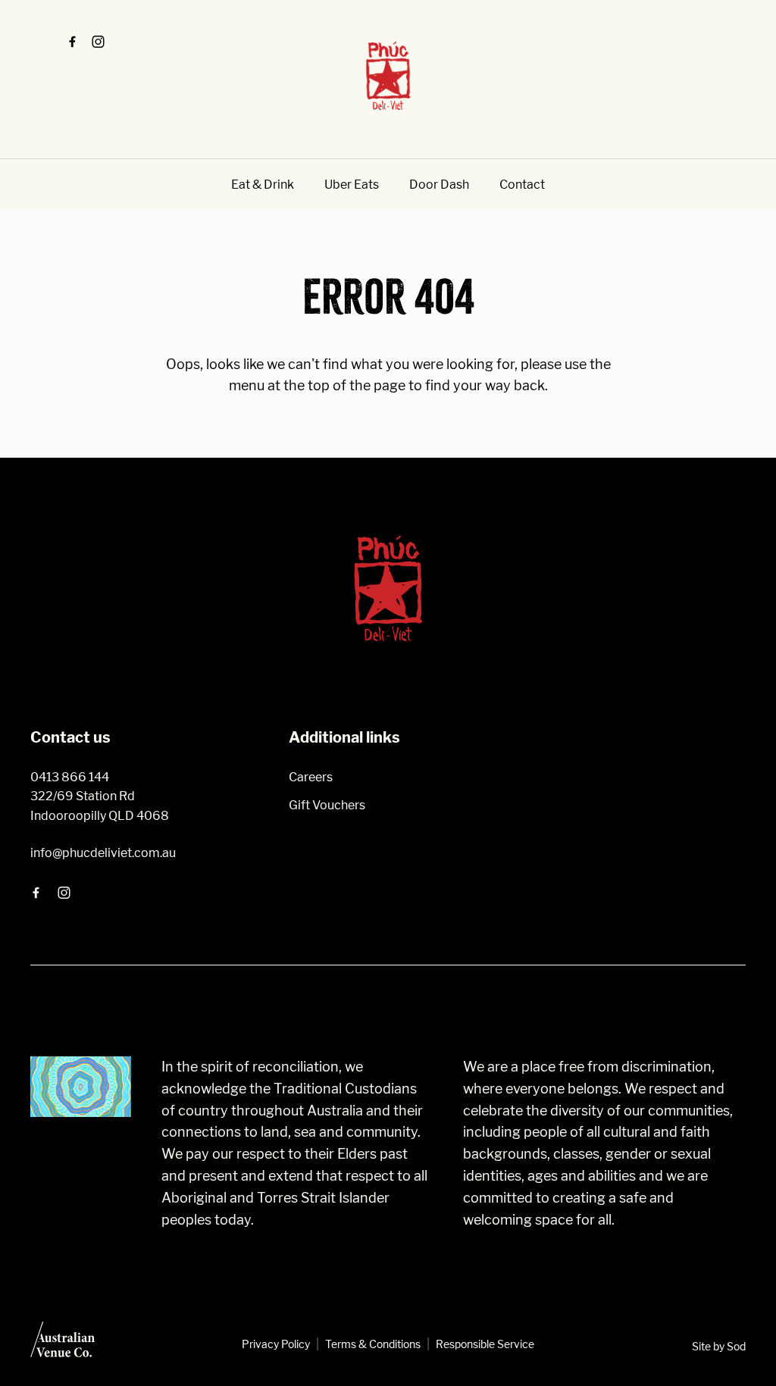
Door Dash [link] (439, 184)
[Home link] (388, 75)
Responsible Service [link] (485, 1344)
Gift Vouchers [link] (327, 805)
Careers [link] (311, 777)
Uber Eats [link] (351, 184)
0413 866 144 (69, 777)
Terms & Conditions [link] (373, 1344)
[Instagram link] (97, 41)
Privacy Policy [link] (276, 1344)
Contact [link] (522, 184)
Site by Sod (719, 1346)
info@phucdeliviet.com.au (103, 853)
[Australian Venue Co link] (62, 1344)
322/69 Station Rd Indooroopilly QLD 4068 (99, 806)
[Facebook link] (72, 41)
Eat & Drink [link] (262, 184)
